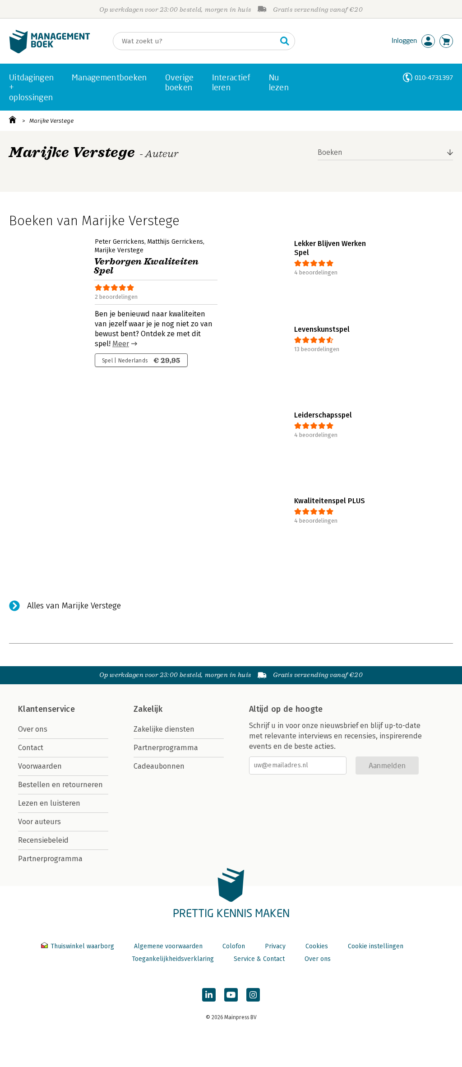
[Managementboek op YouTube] (231, 995)
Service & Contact (259, 959)
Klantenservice (46, 709)
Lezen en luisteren (49, 803)
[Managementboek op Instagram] (253, 995)
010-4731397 (434, 77)
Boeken (330, 152)
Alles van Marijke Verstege (74, 606)
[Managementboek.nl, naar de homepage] (49, 51)
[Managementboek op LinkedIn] (209, 995)
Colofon (233, 946)
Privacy (275, 946)
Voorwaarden (40, 766)
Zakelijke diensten (164, 729)
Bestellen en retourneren (60, 784)
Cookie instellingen (375, 946)
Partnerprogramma (50, 858)
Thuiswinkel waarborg (82, 946)
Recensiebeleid (43, 840)
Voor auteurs (39, 821)
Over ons (32, 729)
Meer (120, 343)
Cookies (316, 946)
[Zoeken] (284, 41)
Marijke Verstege (51, 120)
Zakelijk (148, 709)
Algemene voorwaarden (168, 946)
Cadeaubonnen (159, 766)
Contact (30, 747)
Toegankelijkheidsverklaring (173, 959)
